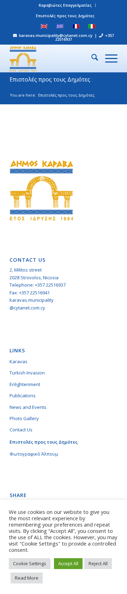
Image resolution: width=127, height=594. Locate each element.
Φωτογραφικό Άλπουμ (34, 454)
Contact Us (21, 429)
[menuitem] (65, 5)
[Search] (91, 58)
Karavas (19, 361)
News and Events (28, 407)
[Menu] (107, 58)
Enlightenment (25, 384)
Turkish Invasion (27, 373)
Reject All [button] (98, 563)
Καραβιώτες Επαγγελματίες (65, 5)
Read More (26, 578)
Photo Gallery (24, 418)
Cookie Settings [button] (29, 563)
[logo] (53, 58)
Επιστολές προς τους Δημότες (65, 15)
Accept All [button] (68, 563)
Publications (23, 395)
